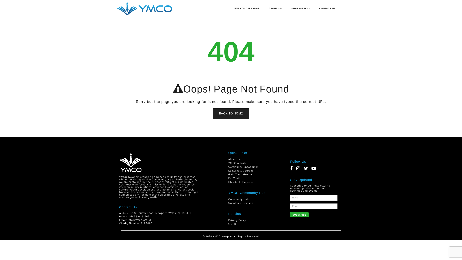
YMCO (217, 236)
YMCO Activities (238, 163)
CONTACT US (327, 8)
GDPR (232, 223)
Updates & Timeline (240, 203)
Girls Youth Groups (240, 174)
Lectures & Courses (240, 170)
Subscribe (299, 214)
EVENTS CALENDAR (247, 8)
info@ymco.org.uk (140, 219)
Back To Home (231, 113)
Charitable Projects (240, 182)
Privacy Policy (237, 220)
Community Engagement (244, 166)
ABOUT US (275, 8)
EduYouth (234, 178)
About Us (234, 159)
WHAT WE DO (299, 8)
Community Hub (238, 199)
